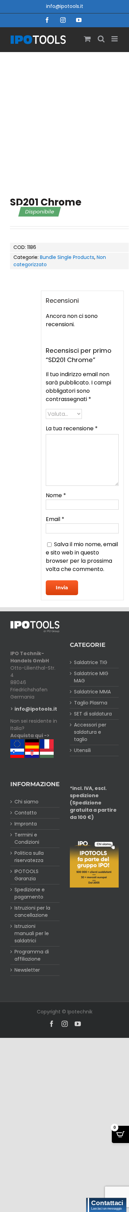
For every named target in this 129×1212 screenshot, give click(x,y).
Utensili (82, 750)
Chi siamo (26, 801)
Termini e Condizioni (26, 838)
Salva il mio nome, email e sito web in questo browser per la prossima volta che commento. (82, 556)
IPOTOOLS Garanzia (26, 875)
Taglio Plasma (90, 702)
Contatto (25, 812)
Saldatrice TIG (90, 662)
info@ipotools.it (64, 6)
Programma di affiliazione (31, 955)
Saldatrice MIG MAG (91, 677)
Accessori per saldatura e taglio (90, 732)
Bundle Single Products (67, 257)
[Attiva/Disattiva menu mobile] (115, 38)
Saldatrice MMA (92, 691)
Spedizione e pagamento (29, 893)
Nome (56, 495)
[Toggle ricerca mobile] (101, 38)
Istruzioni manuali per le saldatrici (31, 933)
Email (55, 519)
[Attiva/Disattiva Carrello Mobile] (87, 38)
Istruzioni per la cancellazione (32, 911)
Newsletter (27, 969)
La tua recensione (72, 428)
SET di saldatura (93, 713)
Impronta (25, 823)
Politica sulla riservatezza (29, 857)
